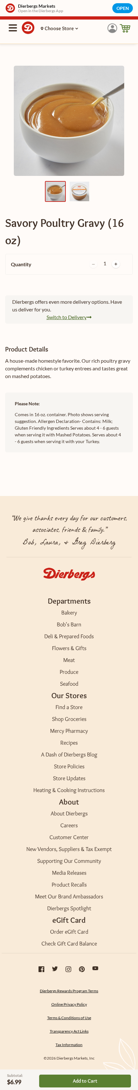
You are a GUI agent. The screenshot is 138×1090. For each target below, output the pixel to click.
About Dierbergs (69, 813)
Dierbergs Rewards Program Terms (69, 990)
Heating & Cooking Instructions (69, 790)
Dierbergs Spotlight (69, 908)
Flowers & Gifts (69, 648)
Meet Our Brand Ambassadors (69, 896)
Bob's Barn (69, 624)
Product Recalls (69, 884)
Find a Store (69, 707)
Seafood (69, 683)
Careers (69, 825)
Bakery (69, 612)
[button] (112, 28)
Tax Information (69, 1044)
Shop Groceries (69, 719)
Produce (69, 671)
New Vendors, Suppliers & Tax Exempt (69, 849)
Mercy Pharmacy (69, 730)
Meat (69, 660)
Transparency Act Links (69, 1031)
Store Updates (69, 778)
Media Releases (69, 872)
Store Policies (69, 766)
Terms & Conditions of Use (69, 1017)
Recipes (69, 742)
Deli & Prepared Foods (69, 636)
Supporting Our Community (69, 860)
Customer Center (69, 837)
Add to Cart (85, 1081)
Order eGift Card (69, 931)
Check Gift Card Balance (69, 943)
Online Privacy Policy (69, 1004)
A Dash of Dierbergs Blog (69, 754)
